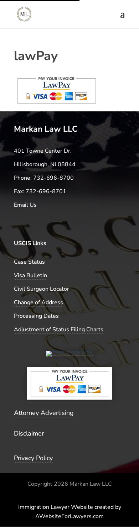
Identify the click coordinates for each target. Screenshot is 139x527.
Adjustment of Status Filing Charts (58, 329)
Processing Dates (36, 316)
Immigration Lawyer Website (55, 507)
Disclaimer (29, 433)
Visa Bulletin (30, 275)
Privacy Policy (33, 458)
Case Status (29, 262)
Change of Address (38, 302)
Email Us (25, 205)
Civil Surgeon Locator (41, 289)
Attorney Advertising (44, 413)
